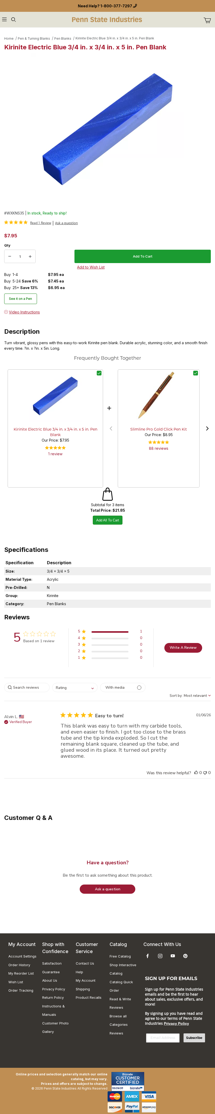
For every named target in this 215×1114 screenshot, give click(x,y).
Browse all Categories (119, 1020)
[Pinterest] (185, 956)
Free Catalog (120, 956)
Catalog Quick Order (121, 986)
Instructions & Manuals (53, 1010)
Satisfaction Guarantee (52, 967)
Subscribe (194, 1038)
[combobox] (75, 687)
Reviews (116, 1033)
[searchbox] (27, 687)
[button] (111, 428)
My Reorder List (21, 973)
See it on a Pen (20, 299)
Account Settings (22, 956)
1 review (55, 454)
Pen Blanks (62, 38)
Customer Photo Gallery (55, 1027)
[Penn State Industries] (107, 19)
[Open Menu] (4, 19)
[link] (27, 223)
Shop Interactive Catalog (123, 969)
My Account (85, 980)
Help (79, 972)
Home (9, 38)
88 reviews (158, 448)
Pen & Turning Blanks (34, 38)
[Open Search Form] (13, 19)
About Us (49, 980)
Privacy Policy (53, 989)
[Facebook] (147, 956)
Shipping (83, 989)
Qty (7, 245)
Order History (19, 965)
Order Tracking (20, 990)
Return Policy (53, 997)
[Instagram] (160, 956)
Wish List (15, 982)
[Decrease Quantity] (9, 256)
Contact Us (85, 963)
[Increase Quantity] (30, 256)
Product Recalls (88, 997)
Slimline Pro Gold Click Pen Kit (158, 430)
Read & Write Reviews (120, 1003)
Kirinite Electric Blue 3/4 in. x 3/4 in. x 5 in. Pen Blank (115, 38)
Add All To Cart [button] (107, 520)
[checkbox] (99, 373)
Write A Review (183, 647)
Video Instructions (24, 312)
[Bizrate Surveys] (137, 1088)
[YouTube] (173, 956)
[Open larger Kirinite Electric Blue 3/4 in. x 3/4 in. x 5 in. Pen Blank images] (107, 129)
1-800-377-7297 (116, 6)
